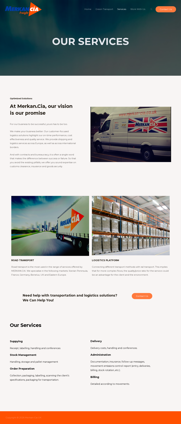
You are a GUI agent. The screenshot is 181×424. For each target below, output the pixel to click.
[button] (142, 296)
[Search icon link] (151, 9)
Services (121, 9)
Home (87, 9)
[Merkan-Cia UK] (23, 9)
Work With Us (137, 9)
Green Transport (104, 9)
